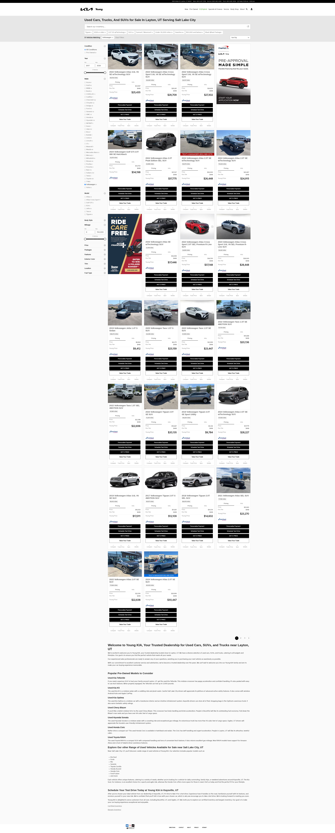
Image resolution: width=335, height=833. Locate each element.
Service (226, 9)
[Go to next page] (249, 638)
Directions (172, 827)
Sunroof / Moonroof (144, 32)
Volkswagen (106, 37)
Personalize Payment (125, 105)
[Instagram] (130, 825)
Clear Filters (119, 37)
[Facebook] (127, 825)
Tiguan (88, 32)
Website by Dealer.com (131, 828)
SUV (131, 32)
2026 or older (100, 32)
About (242, 9)
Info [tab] (133, 82)
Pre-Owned (193, 9)
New (186, 9)
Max (96, 62)
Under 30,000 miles (163, 32)
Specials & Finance (215, 9)
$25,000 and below (194, 32)
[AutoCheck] (113, 98)
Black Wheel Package (213, 32)
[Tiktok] (133, 825)
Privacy (196, 827)
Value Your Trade (125, 119)
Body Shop (234, 9)
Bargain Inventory (114, 810)
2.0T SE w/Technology (117, 32)
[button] (124, 78)
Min (85, 62)
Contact (181, 827)
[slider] (85, 72)
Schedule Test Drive (124, 110)
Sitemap (204, 827)
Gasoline (179, 32)
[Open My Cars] (251, 9)
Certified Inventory (115, 806)
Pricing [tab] (117, 82)
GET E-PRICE (125, 114)
